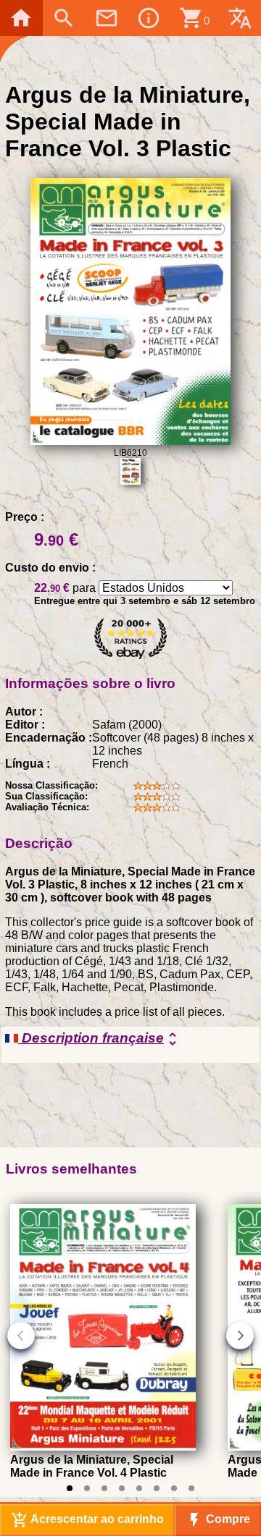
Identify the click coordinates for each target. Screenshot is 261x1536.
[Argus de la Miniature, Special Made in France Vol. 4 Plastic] (103, 1446)
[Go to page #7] (174, 1488)
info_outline (148, 18)
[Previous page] (21, 1335)
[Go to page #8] (191, 1488)
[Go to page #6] (156, 1488)
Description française (99, 1039)
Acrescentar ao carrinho (87, 1520)
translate (240, 18)
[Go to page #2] (87, 1488)
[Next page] (240, 1335)
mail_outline (106, 18)
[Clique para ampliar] (130, 441)
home (21, 18)
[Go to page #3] (104, 1488)
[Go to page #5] (139, 1488)
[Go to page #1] (69, 1488)
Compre (218, 1520)
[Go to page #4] (121, 1488)
